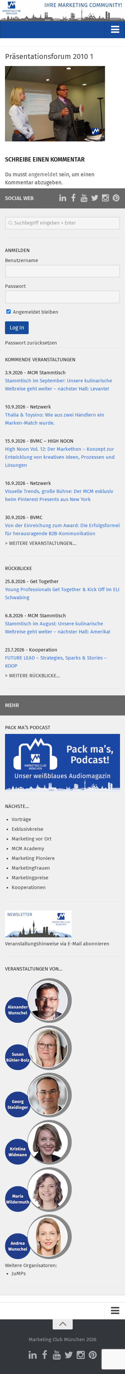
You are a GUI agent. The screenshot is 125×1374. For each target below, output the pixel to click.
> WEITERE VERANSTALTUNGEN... (40, 543)
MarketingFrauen (31, 868)
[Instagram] (105, 198)
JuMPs (19, 1273)
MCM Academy (28, 848)
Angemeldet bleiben (35, 312)
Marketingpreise (30, 877)
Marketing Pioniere (33, 858)
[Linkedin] (63, 198)
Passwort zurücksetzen (31, 343)
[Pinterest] (116, 198)
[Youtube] (84, 198)
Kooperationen (29, 887)
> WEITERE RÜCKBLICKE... (32, 675)
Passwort (15, 286)
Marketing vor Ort (31, 838)
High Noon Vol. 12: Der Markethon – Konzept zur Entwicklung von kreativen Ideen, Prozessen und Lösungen (60, 457)
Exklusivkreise (27, 829)
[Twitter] (95, 198)
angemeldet (43, 174)
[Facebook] (73, 198)
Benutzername (21, 260)
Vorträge (21, 819)
